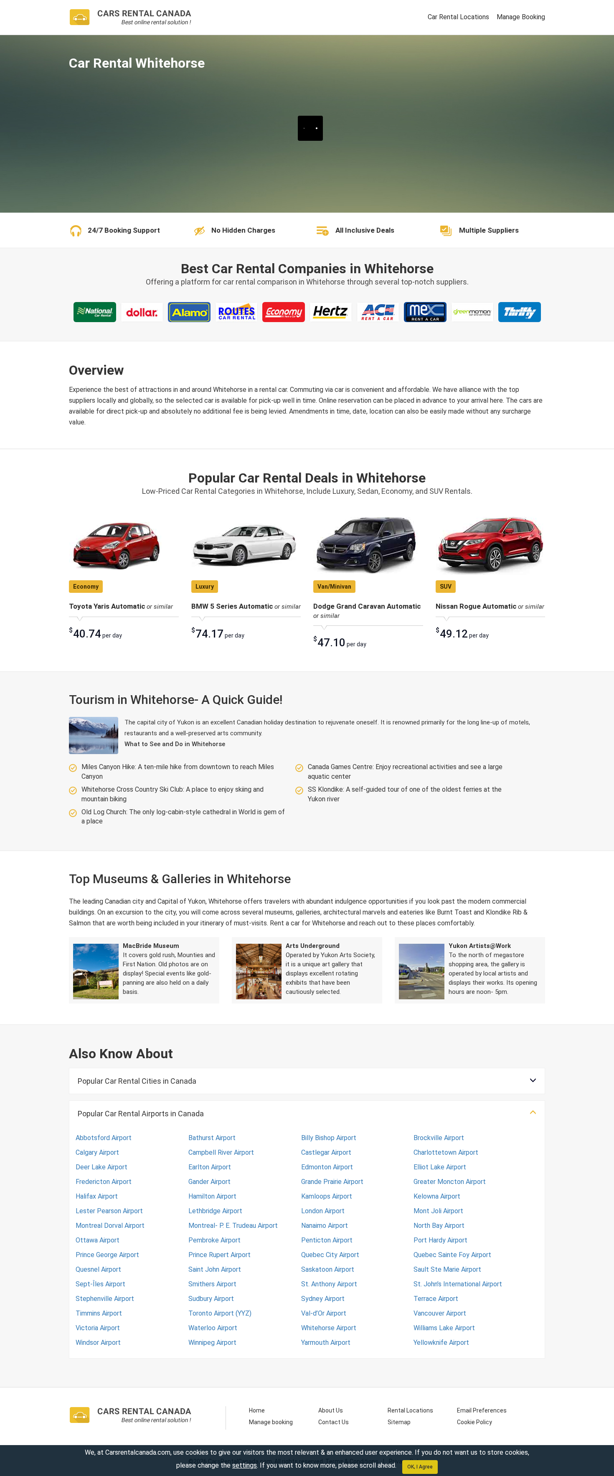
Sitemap (399, 1422)
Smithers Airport (212, 1284)
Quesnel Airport (98, 1269)
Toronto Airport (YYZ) (219, 1313)
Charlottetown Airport (446, 1152)
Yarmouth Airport (325, 1342)
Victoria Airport (98, 1328)
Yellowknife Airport (441, 1342)
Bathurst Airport (212, 1138)
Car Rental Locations (458, 17)
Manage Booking (521, 17)
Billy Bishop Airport (328, 1138)
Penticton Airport (327, 1240)
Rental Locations (410, 1410)
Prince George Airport (107, 1255)
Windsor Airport (98, 1342)
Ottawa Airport (97, 1240)
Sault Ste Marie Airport (447, 1269)
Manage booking (271, 1422)
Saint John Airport (214, 1269)
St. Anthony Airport (329, 1284)
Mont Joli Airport (438, 1211)
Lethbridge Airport (215, 1211)
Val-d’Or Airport (323, 1313)
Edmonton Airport (327, 1167)
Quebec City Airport (330, 1255)
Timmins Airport (99, 1313)
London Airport (323, 1211)
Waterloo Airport (212, 1328)
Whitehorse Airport (328, 1328)
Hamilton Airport (212, 1196)
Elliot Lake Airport (440, 1167)
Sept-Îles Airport (100, 1284)
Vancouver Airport (440, 1313)
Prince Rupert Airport (219, 1255)
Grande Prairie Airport (332, 1182)
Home (257, 1410)
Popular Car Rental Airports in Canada (141, 1113)
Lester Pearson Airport (109, 1211)
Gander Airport (209, 1182)
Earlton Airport (209, 1167)
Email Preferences (482, 1410)
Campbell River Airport (221, 1152)
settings (244, 1465)
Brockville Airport (439, 1138)
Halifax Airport (97, 1196)
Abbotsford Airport (104, 1138)
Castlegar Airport (326, 1152)
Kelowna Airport (437, 1196)
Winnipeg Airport (212, 1342)
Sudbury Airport (211, 1299)
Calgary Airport (97, 1152)
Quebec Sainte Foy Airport (452, 1255)
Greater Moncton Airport (450, 1182)
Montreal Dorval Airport (110, 1226)
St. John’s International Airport (458, 1284)
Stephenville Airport (105, 1299)
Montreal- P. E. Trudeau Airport (233, 1226)
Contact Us (333, 1422)
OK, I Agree (420, 1467)
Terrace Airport (436, 1299)
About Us (330, 1410)
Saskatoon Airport (327, 1269)
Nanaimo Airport (324, 1226)
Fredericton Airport (104, 1182)
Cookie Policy (474, 1422)
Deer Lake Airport (101, 1167)
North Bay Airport (439, 1226)
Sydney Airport (323, 1299)
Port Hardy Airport (440, 1240)
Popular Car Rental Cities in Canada (137, 1081)
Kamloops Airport (326, 1196)
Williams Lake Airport (444, 1328)
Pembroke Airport (214, 1240)
